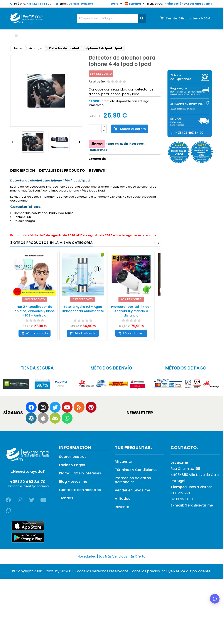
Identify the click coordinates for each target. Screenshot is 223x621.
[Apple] (43, 418)
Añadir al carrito (130, 129)
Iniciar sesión (173, 3)
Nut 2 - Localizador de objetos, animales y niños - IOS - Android (34, 311)
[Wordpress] (31, 418)
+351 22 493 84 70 (39, 3)
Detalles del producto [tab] (62, 170)
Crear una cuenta (199, 3)
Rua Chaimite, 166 (185, 468)
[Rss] (79, 407)
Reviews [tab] (97, 170)
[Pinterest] (91, 407)
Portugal (178, 480)
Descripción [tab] (22, 170)
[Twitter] (55, 407)
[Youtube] (67, 407)
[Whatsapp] (67, 418)
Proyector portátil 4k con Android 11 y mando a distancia (131, 311)
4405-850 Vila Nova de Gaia (195, 474)
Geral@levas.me (81, 3)
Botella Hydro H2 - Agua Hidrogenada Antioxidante (83, 309)
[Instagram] (43, 407)
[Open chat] (215, 599)
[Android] (55, 418)
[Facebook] (31, 407)
